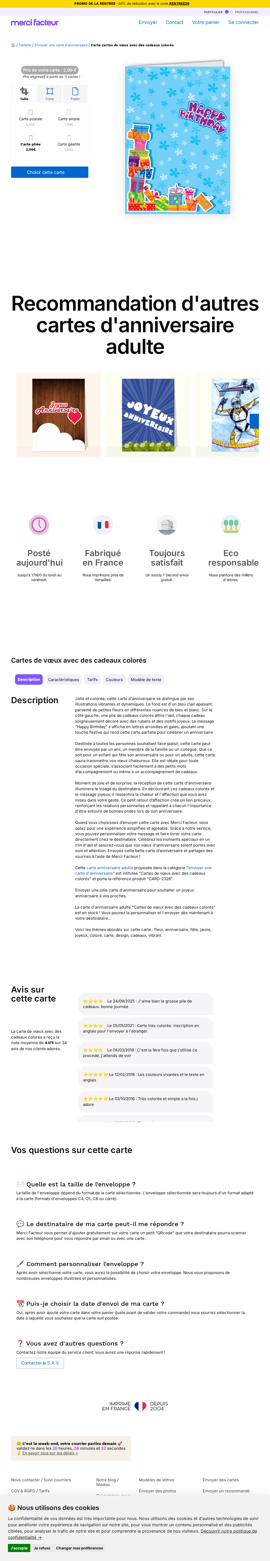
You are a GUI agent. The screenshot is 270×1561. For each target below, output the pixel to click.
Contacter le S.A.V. (40, 1363)
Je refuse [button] (42, 1548)
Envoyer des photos (157, 1490)
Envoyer (148, 22)
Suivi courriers (57, 1479)
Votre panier (206, 22)
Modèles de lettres (156, 1479)
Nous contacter (25, 1479)
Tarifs (92, 679)
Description (29, 679)
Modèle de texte (146, 679)
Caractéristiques (63, 679)
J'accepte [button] (19, 1548)
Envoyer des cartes (221, 1479)
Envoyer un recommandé (226, 1490)
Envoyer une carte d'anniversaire (61, 45)
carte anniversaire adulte (109, 867)
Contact (175, 22)
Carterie (25, 45)
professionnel (246, 11)
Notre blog (106, 1479)
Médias (103, 1484)
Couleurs (114, 679)
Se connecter (243, 22)
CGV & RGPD (23, 1490)
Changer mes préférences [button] (79, 1548)
